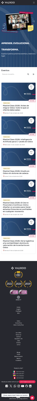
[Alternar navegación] (34, 2)
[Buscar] (28, 74)
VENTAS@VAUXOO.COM (27, 382)
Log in (18, 309)
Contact (18, 311)
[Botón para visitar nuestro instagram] (19, 387)
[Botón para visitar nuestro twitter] (10, 387)
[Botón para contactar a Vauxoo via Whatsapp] (15, 387)
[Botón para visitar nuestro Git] (26, 387)
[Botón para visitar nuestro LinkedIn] (30, 387)
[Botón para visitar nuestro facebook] (6, 387)
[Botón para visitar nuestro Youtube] (22, 387)
